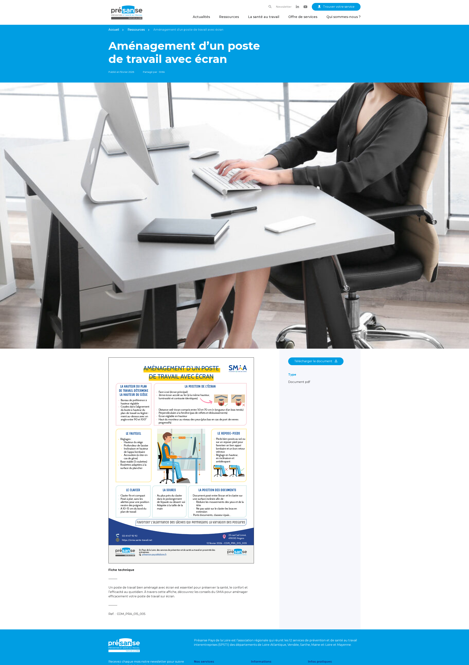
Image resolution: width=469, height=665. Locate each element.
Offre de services (302, 17)
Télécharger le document (313, 361)
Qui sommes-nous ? (343, 17)
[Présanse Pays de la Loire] (126, 12)
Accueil (113, 29)
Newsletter (283, 6)
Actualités (201, 17)
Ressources (229, 17)
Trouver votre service (338, 6)
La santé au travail (263, 17)
